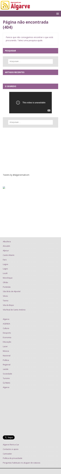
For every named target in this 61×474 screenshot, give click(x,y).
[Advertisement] (30, 150)
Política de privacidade (12, 458)
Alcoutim (6, 246)
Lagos (5, 268)
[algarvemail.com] (16, 9)
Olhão (5, 282)
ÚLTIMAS (6, 383)
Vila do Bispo (8, 305)
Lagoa (5, 264)
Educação (7, 342)
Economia (7, 337)
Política (6, 360)
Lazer (5, 346)
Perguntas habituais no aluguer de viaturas (21, 462)
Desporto (7, 333)
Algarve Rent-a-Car (11, 444)
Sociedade (7, 373)
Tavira (5, 300)
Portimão (7, 287)
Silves (5, 296)
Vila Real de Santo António (14, 309)
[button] (57, 13)
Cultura (6, 328)
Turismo (6, 378)
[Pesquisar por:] (30, 61)
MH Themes (47, 471)
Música (6, 351)
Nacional (6, 355)
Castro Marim (8, 255)
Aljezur (6, 250)
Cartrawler (7, 453)
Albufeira (7, 241)
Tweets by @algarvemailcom (16, 174)
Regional (6, 364)
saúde (5, 369)
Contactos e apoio (10, 449)
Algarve (6, 319)
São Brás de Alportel (11, 291)
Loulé (5, 273)
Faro (5, 259)
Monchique (7, 278)
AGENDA (6, 323)
